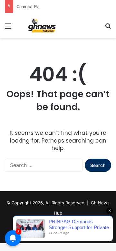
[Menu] (8, 28)
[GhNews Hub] (42, 25)
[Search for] (108, 28)
